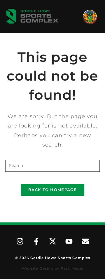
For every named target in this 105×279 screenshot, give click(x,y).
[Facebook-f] (36, 241)
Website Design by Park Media (52, 268)
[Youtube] (69, 241)
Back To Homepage (52, 189)
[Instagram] (20, 241)
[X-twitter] (52, 241)
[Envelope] (85, 241)
